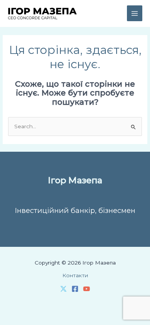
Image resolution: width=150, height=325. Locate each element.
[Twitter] (63, 288)
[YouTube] (86, 288)
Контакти (75, 275)
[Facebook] (75, 288)
